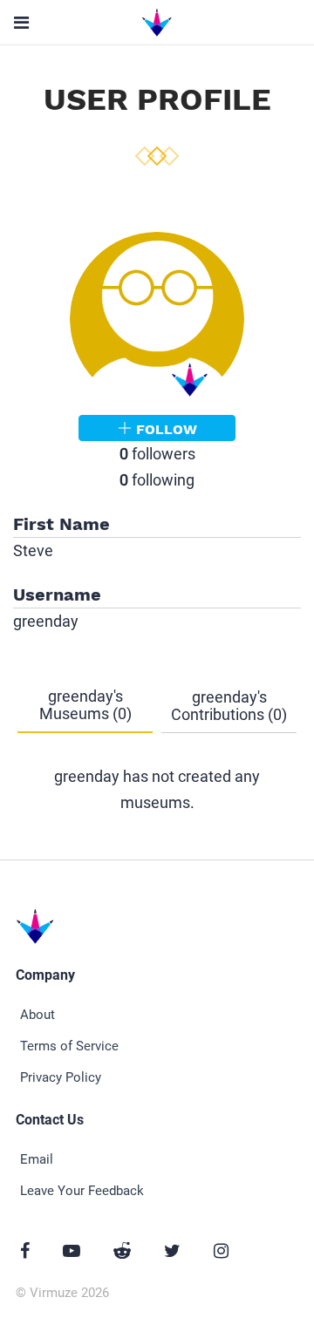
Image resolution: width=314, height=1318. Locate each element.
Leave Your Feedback (82, 1191)
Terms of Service (69, 1046)
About (37, 1014)
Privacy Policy (60, 1077)
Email (36, 1159)
